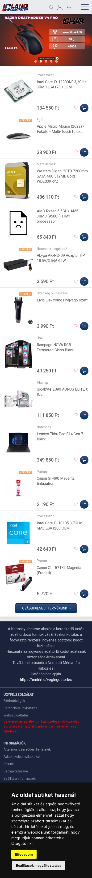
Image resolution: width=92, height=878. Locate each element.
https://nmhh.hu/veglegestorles (46, 679)
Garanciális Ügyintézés (20, 708)
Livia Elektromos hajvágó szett (62, 300)
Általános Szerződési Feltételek (27, 749)
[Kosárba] (84, 108)
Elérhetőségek (14, 701)
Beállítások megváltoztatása (38, 865)
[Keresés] (51, 7)
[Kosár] (68, 7)
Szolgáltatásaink (16, 771)
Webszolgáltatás (16, 715)
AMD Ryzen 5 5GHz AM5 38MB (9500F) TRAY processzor (57, 216)
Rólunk (9, 764)
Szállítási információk (20, 778)
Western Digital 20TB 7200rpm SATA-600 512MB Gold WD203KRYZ (62, 176)
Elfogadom (24, 854)
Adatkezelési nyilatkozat (22, 757)
